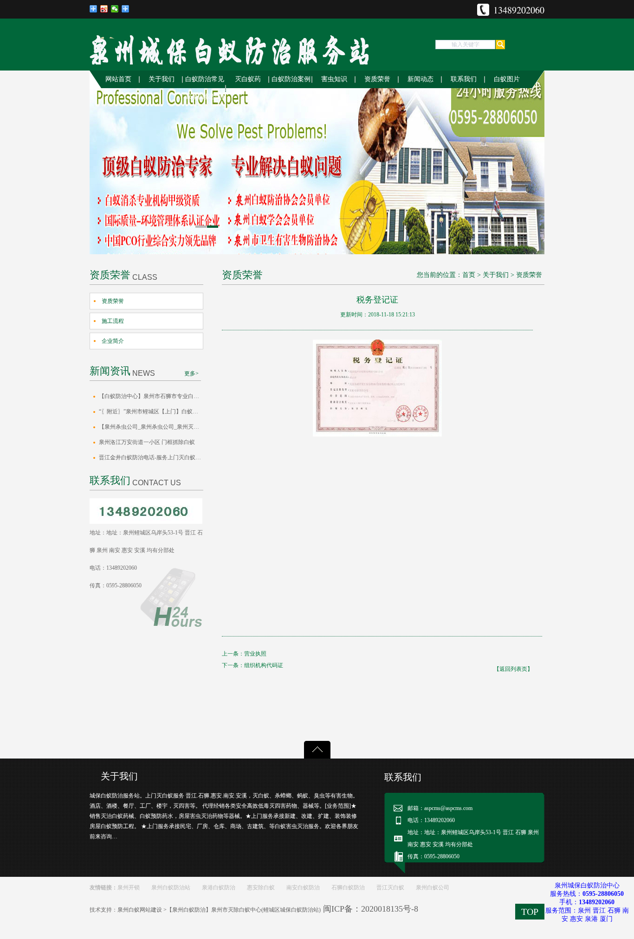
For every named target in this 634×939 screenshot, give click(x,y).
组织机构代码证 (263, 665)
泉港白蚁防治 (218, 887)
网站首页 (118, 79)
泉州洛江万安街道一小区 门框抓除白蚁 (147, 442)
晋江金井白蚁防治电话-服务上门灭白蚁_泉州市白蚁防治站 (151, 457)
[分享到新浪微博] (104, 9)
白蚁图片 (507, 79)
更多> (191, 373)
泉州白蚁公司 (432, 887)
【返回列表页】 (513, 669)
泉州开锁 (128, 887)
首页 (468, 274)
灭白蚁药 (248, 79)
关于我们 (162, 79)
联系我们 (464, 79)
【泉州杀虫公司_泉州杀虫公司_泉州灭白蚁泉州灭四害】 (151, 427)
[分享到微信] (115, 9)
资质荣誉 (377, 79)
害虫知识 (334, 79)
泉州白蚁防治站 (170, 887)
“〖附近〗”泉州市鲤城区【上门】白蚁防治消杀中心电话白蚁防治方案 (151, 411)
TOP (529, 912)
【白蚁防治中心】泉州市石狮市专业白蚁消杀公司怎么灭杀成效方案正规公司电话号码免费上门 (151, 396)
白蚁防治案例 (291, 79)
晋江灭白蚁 (390, 887)
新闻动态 (420, 79)
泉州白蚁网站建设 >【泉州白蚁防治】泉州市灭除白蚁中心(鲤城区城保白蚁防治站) (219, 910)
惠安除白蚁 (261, 887)
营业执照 (255, 653)
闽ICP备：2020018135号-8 (370, 908)
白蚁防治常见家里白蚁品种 (204, 88)
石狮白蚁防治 (348, 887)
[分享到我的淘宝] (125, 9)
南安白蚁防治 (303, 887)
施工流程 (113, 321)
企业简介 (113, 341)
